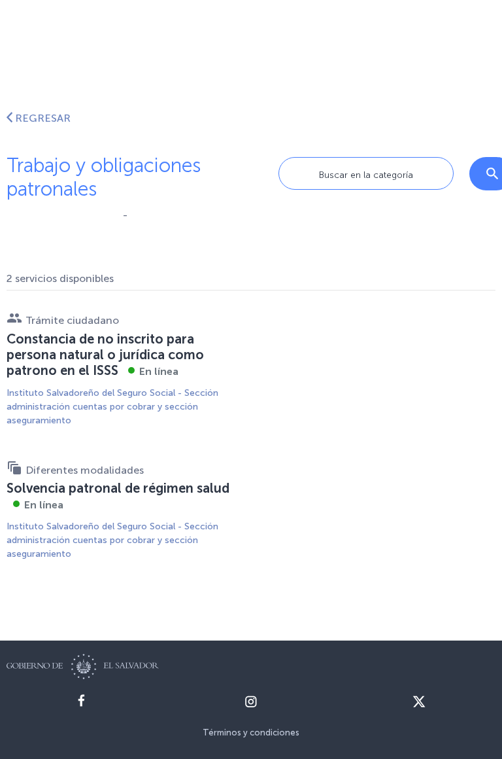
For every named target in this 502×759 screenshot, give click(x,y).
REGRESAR (43, 118)
